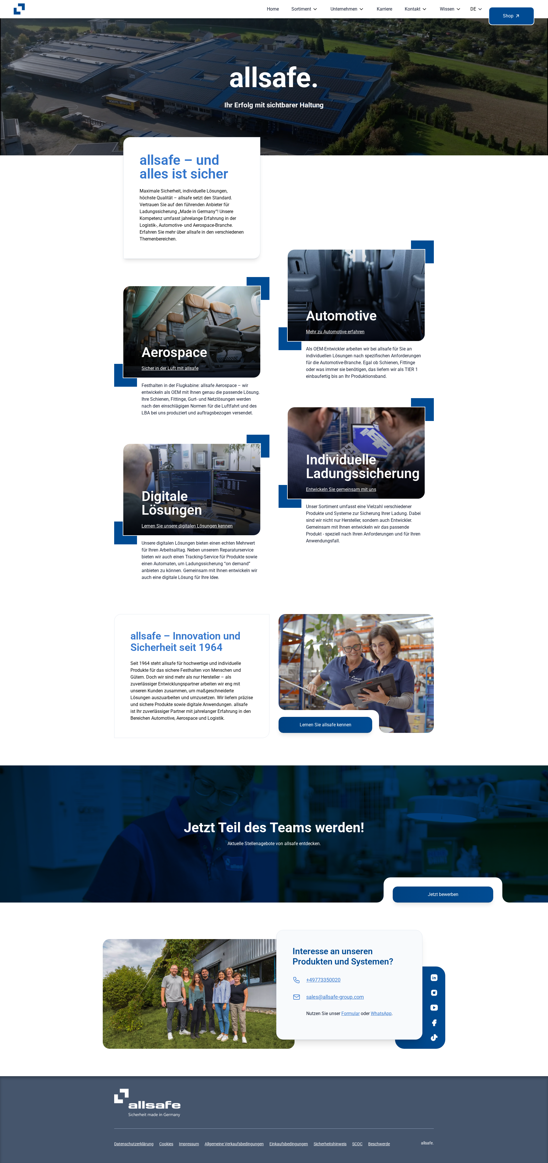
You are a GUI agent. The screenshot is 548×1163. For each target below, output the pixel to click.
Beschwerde (379, 1144)
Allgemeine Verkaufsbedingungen (234, 1144)
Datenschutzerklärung (134, 1144)
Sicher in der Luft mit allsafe (170, 368)
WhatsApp (381, 1013)
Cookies (166, 1144)
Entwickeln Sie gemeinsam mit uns (341, 489)
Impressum (189, 1144)
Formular (350, 1013)
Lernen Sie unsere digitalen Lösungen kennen (187, 526)
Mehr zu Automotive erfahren (335, 331)
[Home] (19, 9)
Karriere (384, 9)
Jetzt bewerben (443, 894)
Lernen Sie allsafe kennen (325, 724)
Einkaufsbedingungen (288, 1144)
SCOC (357, 1144)
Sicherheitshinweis (330, 1144)
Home (273, 9)
